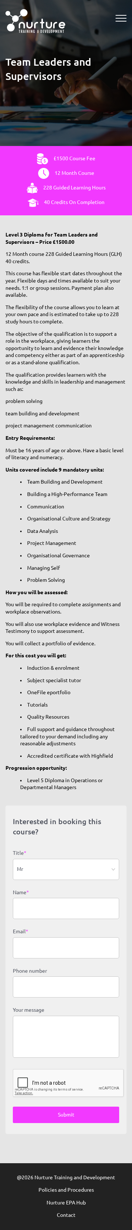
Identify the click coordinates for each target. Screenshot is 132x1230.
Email (20, 931)
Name (21, 892)
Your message (28, 1010)
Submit (66, 1115)
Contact (66, 1215)
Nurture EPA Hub (66, 1203)
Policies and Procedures (66, 1190)
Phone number (30, 971)
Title (19, 853)
